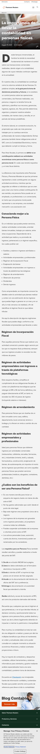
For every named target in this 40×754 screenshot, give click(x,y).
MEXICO (4, 12)
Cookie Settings (20, 751)
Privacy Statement (20, 747)
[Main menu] (33, 7)
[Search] (37, 7)
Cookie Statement (9, 747)
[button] (20, 713)
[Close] (37, 731)
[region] (20, 741)
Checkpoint (16, 677)
